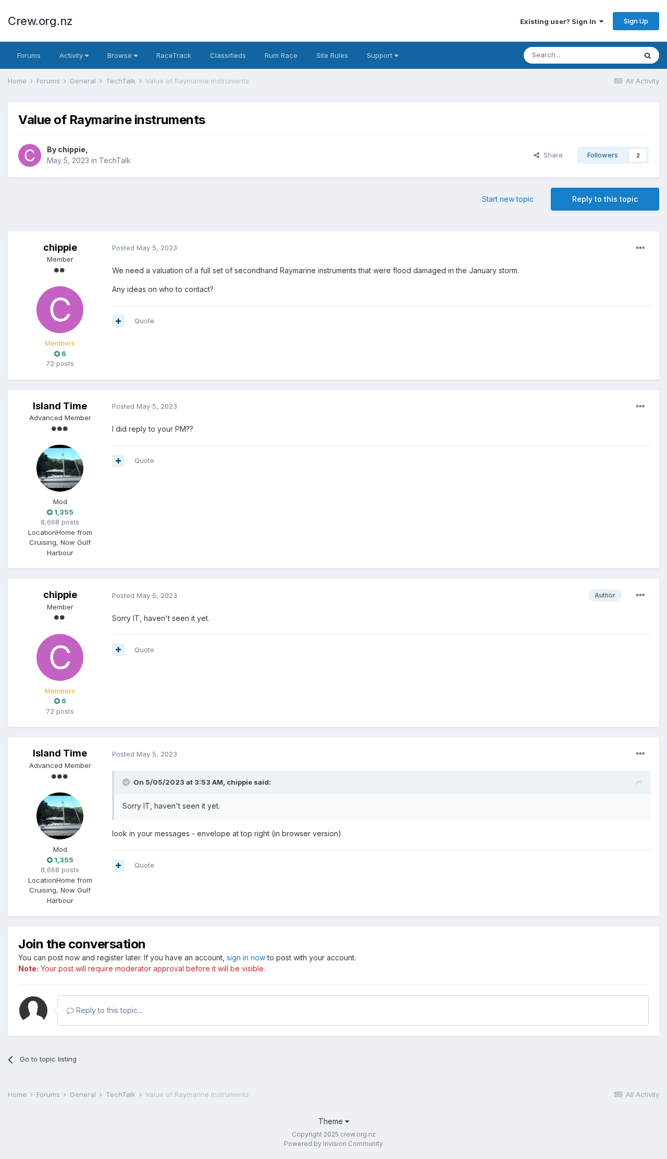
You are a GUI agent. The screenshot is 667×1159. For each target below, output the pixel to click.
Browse (120, 55)
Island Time (60, 405)
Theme (331, 1121)
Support (380, 55)
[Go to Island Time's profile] (59, 468)
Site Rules (332, 55)
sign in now (246, 957)
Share (551, 155)
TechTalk (115, 160)
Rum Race (281, 55)
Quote (144, 320)
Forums (29, 55)
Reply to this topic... (108, 1010)
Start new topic (508, 198)
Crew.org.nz (40, 21)
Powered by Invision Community (333, 1144)
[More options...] (640, 248)
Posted (144, 247)
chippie (71, 149)
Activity (72, 55)
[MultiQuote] (118, 321)
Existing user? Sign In (559, 21)
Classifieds (228, 55)
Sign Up (636, 21)
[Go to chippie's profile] (29, 155)
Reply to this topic (605, 198)
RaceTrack (173, 55)
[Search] (647, 55)
